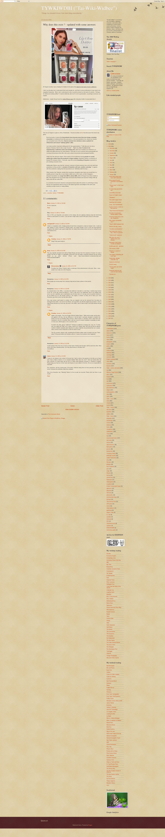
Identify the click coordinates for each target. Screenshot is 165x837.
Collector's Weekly (111, 676)
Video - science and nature (113, 368)
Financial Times (110, 580)
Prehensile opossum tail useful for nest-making (115, 271)
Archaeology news (111, 558)
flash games (110, 446)
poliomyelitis (110, 495)
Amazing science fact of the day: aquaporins (116, 217)
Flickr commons (111, 582)
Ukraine (108, 473)
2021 (109, 285)
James (49, 356)
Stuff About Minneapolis (112, 766)
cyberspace (109, 385)
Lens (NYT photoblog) (112, 709)
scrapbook (109, 484)
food (108, 379)
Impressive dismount (114, 262)
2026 (109, 144)
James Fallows (110, 703)
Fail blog (109, 689)
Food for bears (113, 264)
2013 (109, 304)
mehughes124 (51, 223)
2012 (109, 306)
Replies (51, 236)
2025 (109, 146)
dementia (109, 490)
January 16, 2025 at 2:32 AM (58, 356)
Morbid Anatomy (111, 729)
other (108, 394)
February (112, 172)
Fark (108, 577)
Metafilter (109, 594)
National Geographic (112, 735)
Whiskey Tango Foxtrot (112, 372)
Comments (111, 120)
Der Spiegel (109, 573)
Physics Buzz (110, 748)
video (108, 339)
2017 (109, 294)
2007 (109, 318)
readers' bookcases (111, 457)
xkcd (108, 785)
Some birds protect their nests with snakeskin (115, 177)
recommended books (112, 438)
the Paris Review (111, 778)
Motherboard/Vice (111, 601)
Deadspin (109, 683)
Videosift (109, 653)
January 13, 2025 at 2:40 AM (58, 203)
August (112, 158)
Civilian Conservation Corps (113, 486)
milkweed (109, 519)
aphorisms (109, 488)
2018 (109, 292)
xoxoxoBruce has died (114, 192)
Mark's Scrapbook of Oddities (114, 720)
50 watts (109, 553)
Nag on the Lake (111, 731)
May (111, 165)
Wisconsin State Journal (113, 657)
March (111, 169)
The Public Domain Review (113, 642)
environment (110, 383)
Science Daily (110, 618)
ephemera (109, 352)
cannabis (109, 516)
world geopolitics (111, 392)
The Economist (110, 633)
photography (110, 341)
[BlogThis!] (51, 191)
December (112, 148)
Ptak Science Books (112, 753)
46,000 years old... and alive (116, 246)
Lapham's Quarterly (111, 707)
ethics (108, 374)
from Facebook (110, 466)
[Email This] (49, 191)
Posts (110, 117)
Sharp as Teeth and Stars (113, 762)
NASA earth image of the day (114, 733)
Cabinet (108, 672)
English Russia (110, 687)
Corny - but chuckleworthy (115, 204)
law (107, 435)
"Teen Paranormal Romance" (116, 210)
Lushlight (109, 716)
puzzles (108, 449)
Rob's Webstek (110, 755)
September (112, 155)
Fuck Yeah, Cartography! (113, 694)
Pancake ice (112, 274)
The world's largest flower (115, 199)
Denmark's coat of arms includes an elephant (115, 243)
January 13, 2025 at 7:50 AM (57, 212)
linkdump (109, 425)
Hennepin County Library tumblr (114, 700)
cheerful (109, 403)
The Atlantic (109, 629)
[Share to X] (53, 191)
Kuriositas (109, 705)
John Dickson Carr (111, 501)
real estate (109, 440)
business (109, 365)
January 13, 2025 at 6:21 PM (58, 250)
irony (108, 460)
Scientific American (111, 757)
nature (108, 330)
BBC (108, 562)
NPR (108, 742)
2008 (109, 316)
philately (109, 464)
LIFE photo (109, 503)
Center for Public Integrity (113, 674)
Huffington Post (110, 584)
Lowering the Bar (111, 713)
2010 (109, 311)
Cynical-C (109, 678)
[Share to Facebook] (54, 191)
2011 (109, 309)
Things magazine (111, 780)
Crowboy (53, 239)
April (111, 167)
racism (108, 506)
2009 (109, 313)
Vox (82, 132)
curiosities (49, 193)
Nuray (48, 250)
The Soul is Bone (111, 644)
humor (108, 335)
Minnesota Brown (111, 724)
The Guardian (110, 636)
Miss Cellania (110, 598)
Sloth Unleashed (111, 625)
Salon (108, 616)
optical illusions (110, 444)
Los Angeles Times (111, 711)
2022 (109, 282)
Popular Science (111, 611)
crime (108, 400)
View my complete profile (113, 90)
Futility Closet (110, 698)
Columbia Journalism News (113, 569)
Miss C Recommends (112, 596)
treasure (109, 442)
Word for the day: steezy (115, 226)
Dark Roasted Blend (112, 681)
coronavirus (109, 429)
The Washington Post (112, 649)
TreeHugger (109, 651)
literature (109, 376)
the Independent (111, 638)
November (112, 150)
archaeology (110, 420)
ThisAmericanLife (111, 523)
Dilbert (108, 685)
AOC (108, 521)
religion (108, 390)
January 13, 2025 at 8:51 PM (69, 266)
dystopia (109, 499)
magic (108, 471)
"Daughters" (112, 197)
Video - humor (110, 416)
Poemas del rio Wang (112, 751)
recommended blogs (112, 497)
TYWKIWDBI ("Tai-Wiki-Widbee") (79, 7)
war (107, 370)
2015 (109, 299)
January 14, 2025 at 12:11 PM (61, 343)
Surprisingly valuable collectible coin (114, 259)
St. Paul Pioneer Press (112, 764)
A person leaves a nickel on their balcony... (116, 207)
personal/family (110, 387)
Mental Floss (110, 722)
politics (108, 346)
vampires (109, 525)
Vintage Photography (112, 655)
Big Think (109, 564)
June (111, 162)
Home (72, 406)
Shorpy (108, 620)
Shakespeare (110, 481)
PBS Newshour (110, 609)
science (108, 344)
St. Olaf (108, 514)
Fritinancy (109, 692)
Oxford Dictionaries (111, 744)
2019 (109, 289)
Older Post (99, 406)
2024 (109, 278)
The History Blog (111, 768)
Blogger (90, 825)
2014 (109, 301)
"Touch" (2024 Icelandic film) (116, 224)
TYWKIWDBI (60, 193)
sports (108, 396)
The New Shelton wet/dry (113, 774)
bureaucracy (110, 451)
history (108, 337)
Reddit (108, 614)
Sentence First (110, 759)
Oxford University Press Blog (114, 607)
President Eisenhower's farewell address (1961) (115, 213)
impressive (109, 333)
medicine (109, 350)
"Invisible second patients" (116, 229)
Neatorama (109, 479)
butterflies (109, 411)
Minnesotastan (55, 266)
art (107, 348)
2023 (109, 280)
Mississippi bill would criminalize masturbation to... (116, 182)
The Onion (109, 776)
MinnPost (109, 727)
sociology (109, 355)
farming (108, 475)
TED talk (109, 492)
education (109, 409)
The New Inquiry (111, 640)
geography (109, 418)
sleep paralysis (110, 508)
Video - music (110, 398)
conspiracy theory (111, 453)
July (111, 160)
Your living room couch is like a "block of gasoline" (116, 232)
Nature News (110, 603)
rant (107, 381)
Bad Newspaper (110, 665)
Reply (48, 207)
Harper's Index (110, 512)
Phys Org (109, 746)
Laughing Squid (110, 592)
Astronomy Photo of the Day (114, 560)
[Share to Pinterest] (56, 191)
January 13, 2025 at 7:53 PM (64, 239)
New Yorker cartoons (112, 740)
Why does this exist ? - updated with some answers (115, 239)
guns (108, 468)
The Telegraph (110, 647)
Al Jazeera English (111, 555)
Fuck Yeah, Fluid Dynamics (113, 696)
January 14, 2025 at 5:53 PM (64, 313)
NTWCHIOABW (110, 527)
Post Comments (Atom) (54, 414)
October (112, 153)
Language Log (110, 590)
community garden (111, 530)
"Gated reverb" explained (115, 235)
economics (109, 363)
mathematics (110, 431)
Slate (108, 622)
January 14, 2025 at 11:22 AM (61, 288)
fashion (54, 193)
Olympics (109, 462)
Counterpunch (110, 571)
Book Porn (109, 670)
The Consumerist (111, 631)
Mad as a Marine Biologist (113, 718)
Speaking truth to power (115, 202)
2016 (109, 297)
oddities (108, 414)
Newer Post (45, 406)
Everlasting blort (111, 575)
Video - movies (110, 407)
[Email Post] (46, 190)
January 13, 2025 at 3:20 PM (62, 223)
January (112, 174)
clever (108, 361)
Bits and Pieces (110, 667)
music (108, 427)
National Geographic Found (113, 738)
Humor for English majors (115, 195)
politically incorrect (111, 455)
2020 (109, 287)
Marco (48, 203)
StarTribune (109, 627)
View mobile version (72, 409)
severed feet (110, 477)
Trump (108, 433)
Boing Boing (110, 566)
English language (111, 359)
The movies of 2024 (114, 248)
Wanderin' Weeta (111, 783)
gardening (109, 510)
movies (108, 422)
